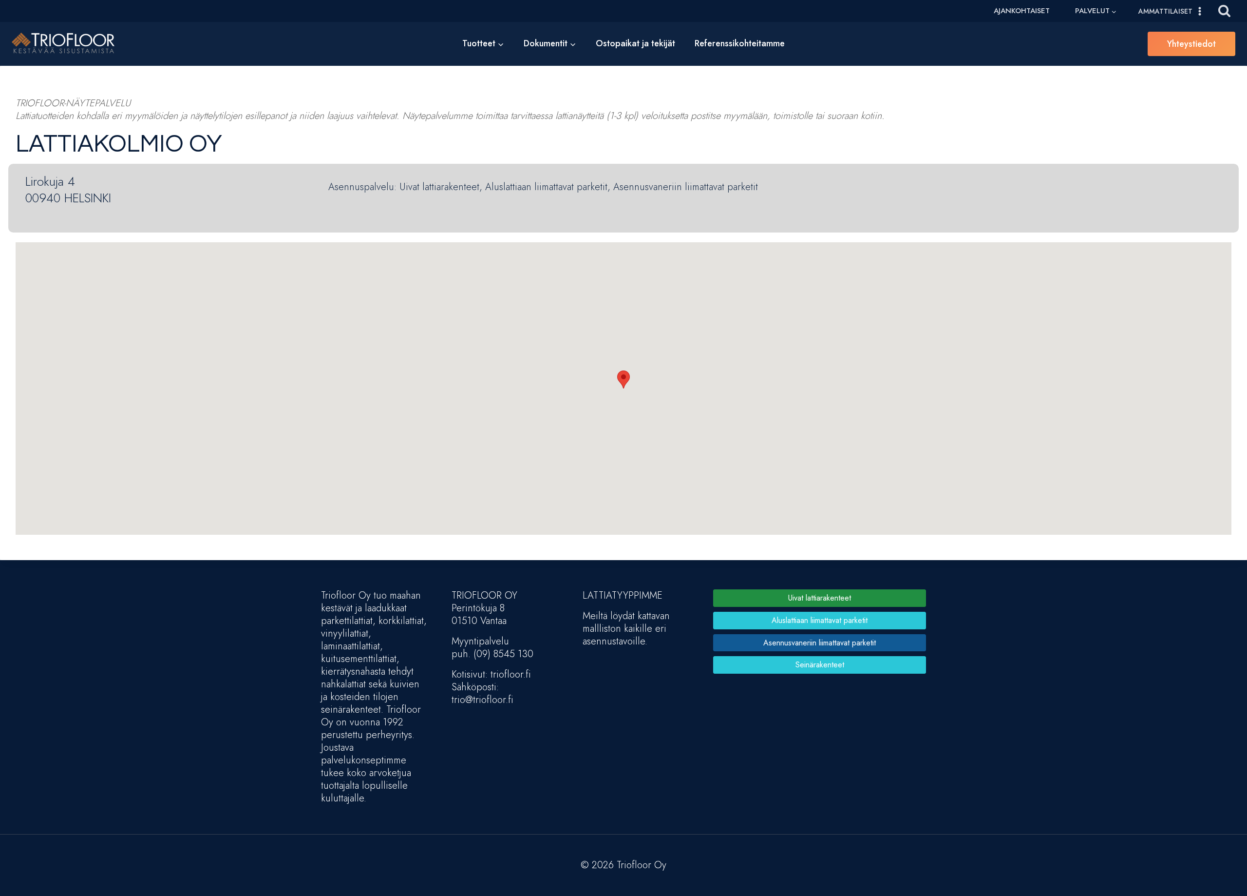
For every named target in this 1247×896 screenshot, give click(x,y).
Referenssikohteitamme (740, 43)
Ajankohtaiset (1022, 10)
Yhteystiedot (1191, 44)
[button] (623, 379)
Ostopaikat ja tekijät (635, 43)
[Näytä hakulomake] (1224, 11)
